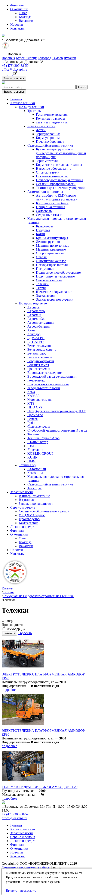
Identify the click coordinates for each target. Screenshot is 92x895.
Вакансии (26, 20)
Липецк (31, 58)
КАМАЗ (33, 396)
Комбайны (35, 473)
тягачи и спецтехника (52, 122)
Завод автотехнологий (43, 388)
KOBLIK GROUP (40, 453)
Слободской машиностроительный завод (57, 430)
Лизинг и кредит (22, 526)
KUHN (32, 457)
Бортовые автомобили (52, 203)
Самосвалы (44, 211)
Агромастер (36, 311)
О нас (23, 13)
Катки (40, 234)
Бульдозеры (44, 226)
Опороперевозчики (50, 253)
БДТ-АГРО (35, 342)
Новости (16, 24)
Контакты (17, 28)
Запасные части (21, 492)
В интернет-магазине (34, 496)
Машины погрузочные (52, 245)
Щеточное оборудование (54, 292)
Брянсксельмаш (38, 369)
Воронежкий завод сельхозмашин (52, 376)
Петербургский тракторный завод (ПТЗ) (56, 411)
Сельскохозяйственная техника (50, 145)
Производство (29, 519)
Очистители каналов (51, 261)
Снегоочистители (49, 280)
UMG (31, 461)
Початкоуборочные (50, 141)
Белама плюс (36, 353)
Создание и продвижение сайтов (26, 867)
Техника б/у (27, 465)
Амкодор (33, 334)
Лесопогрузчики (48, 241)
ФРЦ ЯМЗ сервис (32, 515)
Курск (20, 58)
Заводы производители (36, 503)
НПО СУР (35, 407)
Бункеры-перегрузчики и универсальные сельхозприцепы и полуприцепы (61, 153)
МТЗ (30, 403)
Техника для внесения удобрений (60, 188)
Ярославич (35, 449)
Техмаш (33, 434)
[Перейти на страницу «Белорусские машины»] (5, 48)
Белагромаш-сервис (41, 349)
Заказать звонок (13, 78)
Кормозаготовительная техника (59, 164)
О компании (19, 9)
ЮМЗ (31, 446)
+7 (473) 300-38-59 (15, 65)
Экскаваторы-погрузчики (54, 299)
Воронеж (8, 58)
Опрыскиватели (47, 172)
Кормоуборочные (48, 138)
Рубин (32, 422)
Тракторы (34, 111)
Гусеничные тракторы (52, 114)
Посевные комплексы (52, 176)
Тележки (42, 284)
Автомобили (36, 469)
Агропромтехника (40, 322)
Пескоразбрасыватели (52, 265)
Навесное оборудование (53, 168)
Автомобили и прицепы (45, 191)
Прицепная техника (50, 207)
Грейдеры (43, 230)
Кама (31, 392)
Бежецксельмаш (39, 345)
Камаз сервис (28, 523)
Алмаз (32, 330)
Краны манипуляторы (52, 238)
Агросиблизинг (38, 326)
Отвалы (41, 257)
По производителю (33, 303)
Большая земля (38, 365)
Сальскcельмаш (38, 426)
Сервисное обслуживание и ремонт (45, 511)
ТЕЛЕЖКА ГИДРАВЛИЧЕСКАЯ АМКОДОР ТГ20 (39, 787)
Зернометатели (47, 161)
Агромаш (34, 315)
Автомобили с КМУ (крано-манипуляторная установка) (56, 197)
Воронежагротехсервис (44, 372)
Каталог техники (22, 103)
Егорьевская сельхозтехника (48, 384)
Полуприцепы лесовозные (55, 276)
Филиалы (17, 5)
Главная (16, 99)
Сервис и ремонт (22, 507)
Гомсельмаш (36, 380)
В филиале (26, 500)
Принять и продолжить (21, 890)
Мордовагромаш (39, 399)
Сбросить (25, 633)
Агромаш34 (36, 319)
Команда (25, 17)
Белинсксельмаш (39, 357)
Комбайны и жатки (41, 126)
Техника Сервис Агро (43, 438)
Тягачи (41, 288)
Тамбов (57, 58)
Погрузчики (45, 268)
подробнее (9, 690)
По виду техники (31, 107)
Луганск (70, 58)
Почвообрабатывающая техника (59, 180)
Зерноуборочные (48, 134)
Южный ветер (37, 442)
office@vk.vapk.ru (14, 69)
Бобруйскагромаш (40, 361)
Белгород (44, 58)
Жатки (41, 130)
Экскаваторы (45, 295)
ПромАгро (35, 415)
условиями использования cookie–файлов (33, 881)
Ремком (32, 419)
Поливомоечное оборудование (58, 272)
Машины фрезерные (51, 249)
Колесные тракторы (50, 118)
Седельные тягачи (49, 215)
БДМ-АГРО (36, 338)
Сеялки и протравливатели (56, 184)
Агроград (34, 307)
